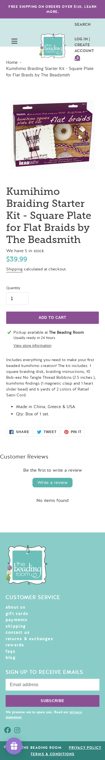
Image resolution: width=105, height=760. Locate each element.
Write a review (52, 483)
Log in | (82, 38)
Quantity (13, 288)
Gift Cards (17, 613)
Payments (17, 620)
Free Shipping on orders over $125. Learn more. (52, 9)
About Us (16, 607)
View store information (32, 345)
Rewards (15, 645)
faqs (10, 651)
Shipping (14, 269)
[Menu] (14, 41)
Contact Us (18, 632)
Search (82, 24)
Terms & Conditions (52, 754)
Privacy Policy (85, 747)
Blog (11, 657)
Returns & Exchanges (29, 639)
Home (12, 62)
